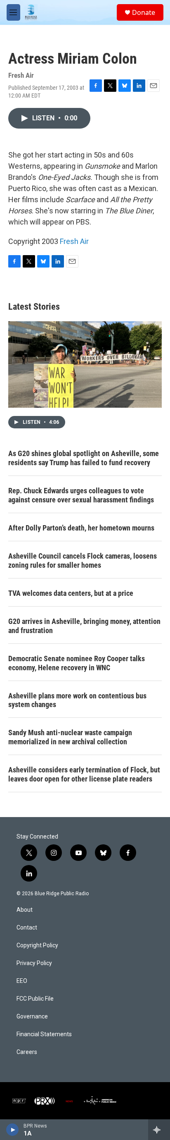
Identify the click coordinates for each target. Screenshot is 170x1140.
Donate (143, 12)
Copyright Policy (37, 945)
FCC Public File (35, 999)
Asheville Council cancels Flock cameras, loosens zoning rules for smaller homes (82, 560)
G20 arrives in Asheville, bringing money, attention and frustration (84, 626)
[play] (12, 1130)
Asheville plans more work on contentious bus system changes (77, 700)
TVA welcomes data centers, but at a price (70, 593)
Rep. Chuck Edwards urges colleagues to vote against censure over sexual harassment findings (81, 495)
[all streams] (159, 1129)
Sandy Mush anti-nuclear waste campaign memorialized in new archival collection (70, 737)
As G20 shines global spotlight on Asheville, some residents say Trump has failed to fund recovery (83, 458)
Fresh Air (74, 241)
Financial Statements (44, 1034)
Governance (32, 1016)
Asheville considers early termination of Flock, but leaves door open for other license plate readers (84, 774)
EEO (22, 981)
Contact (27, 928)
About (25, 910)
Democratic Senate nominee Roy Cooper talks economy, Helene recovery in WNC (76, 663)
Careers (27, 1052)
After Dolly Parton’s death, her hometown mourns (81, 527)
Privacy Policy (34, 963)
